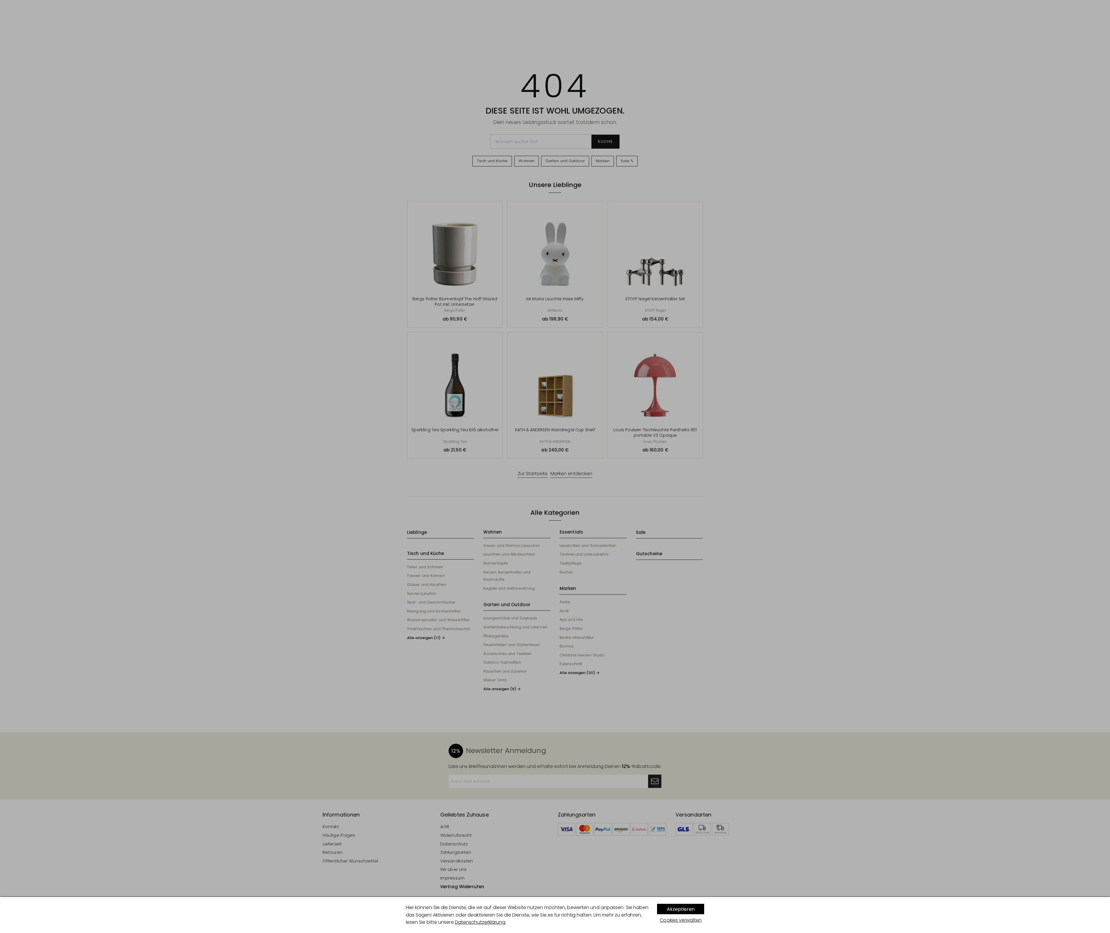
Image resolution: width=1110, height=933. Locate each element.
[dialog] (555, 915)
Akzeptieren (681, 909)
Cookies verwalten (681, 920)
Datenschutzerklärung (480, 922)
